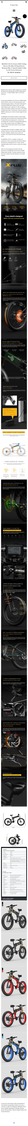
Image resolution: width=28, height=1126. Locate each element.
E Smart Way (14, 5)
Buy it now (14, 83)
